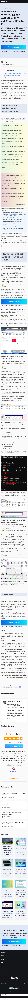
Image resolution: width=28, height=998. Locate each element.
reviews (20, 742)
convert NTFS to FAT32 (15, 371)
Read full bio (10, 718)
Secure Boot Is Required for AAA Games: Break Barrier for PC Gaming (7, 850)
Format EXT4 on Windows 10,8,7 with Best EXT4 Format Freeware (14, 794)
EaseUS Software (13, 92)
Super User (23, 204)
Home (2, 9)
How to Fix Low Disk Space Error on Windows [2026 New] (12, 813)
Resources (4, 952)
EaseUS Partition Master (7, 291)
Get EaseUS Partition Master (14, 746)
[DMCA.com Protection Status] (16, 988)
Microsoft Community (19, 170)
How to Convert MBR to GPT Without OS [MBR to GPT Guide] (20, 871)
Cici (5, 61)
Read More (13, 771)
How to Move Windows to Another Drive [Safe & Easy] (20, 913)
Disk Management (14, 214)
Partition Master (9, 9)
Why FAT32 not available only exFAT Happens (15, 73)
